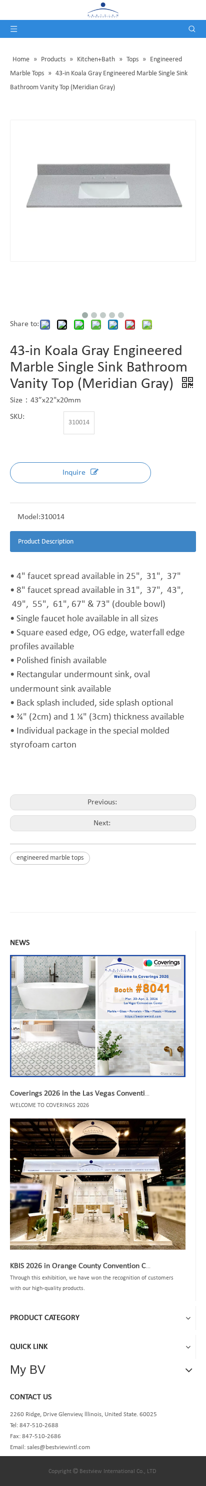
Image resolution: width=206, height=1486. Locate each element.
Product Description (46, 542)
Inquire (74, 473)
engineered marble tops (50, 858)
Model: (29, 517)
